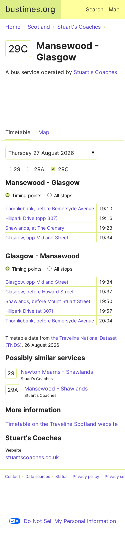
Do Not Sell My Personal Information (70, 521)
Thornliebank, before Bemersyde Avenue (49, 208)
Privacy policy (86, 476)
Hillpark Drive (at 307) (29, 311)
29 (16, 169)
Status (61, 476)
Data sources (37, 476)
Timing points (26, 195)
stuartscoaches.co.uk (32, 457)
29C (62, 169)
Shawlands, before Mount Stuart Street (47, 301)
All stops (63, 195)
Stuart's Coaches (95, 72)
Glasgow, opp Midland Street (36, 237)
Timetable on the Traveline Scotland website (61, 424)
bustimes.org (30, 9)
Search (94, 9)
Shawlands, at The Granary (34, 228)
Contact (12, 476)
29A (38, 169)
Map (114, 9)
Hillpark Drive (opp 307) (31, 218)
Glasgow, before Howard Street (39, 291)
